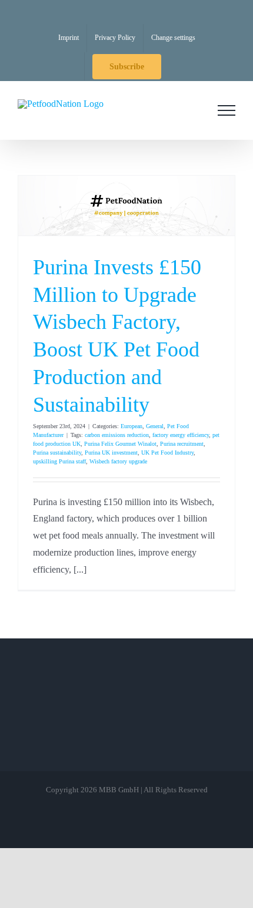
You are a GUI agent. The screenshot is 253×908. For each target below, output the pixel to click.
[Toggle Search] (193, 110)
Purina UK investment (111, 452)
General (155, 426)
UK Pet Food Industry (167, 452)
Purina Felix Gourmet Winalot (120, 443)
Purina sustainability (57, 452)
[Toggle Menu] (226, 110)
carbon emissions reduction (117, 435)
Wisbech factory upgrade (118, 461)
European (131, 426)
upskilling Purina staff (59, 461)
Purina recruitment (182, 443)
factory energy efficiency (180, 435)
